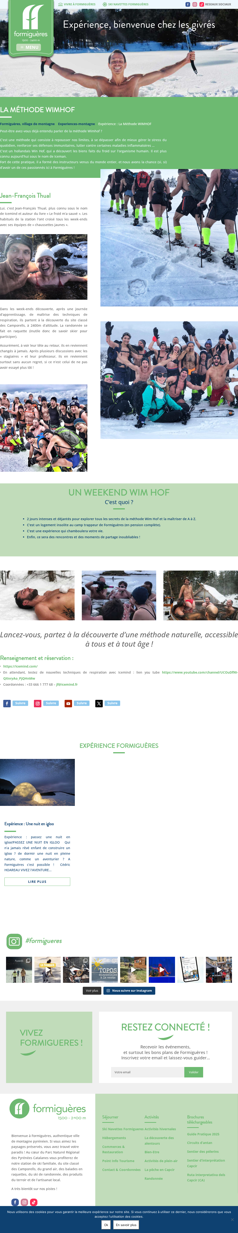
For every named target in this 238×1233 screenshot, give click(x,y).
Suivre (20, 703)
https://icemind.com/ (20, 666)
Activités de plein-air (161, 1161)
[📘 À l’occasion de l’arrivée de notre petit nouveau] (105, 970)
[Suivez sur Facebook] (7, 703)
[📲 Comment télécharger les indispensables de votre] (190, 970)
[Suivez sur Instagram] (37, 703)
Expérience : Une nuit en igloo (29, 824)
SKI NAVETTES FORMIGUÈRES (128, 4)
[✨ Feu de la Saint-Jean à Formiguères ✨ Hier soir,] (219, 970)
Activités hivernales (160, 1129)
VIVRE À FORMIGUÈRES (80, 4)
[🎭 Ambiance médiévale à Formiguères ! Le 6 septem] (76, 970)
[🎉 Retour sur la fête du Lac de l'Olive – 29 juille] (133, 970)
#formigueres (43, 940)
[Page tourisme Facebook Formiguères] (187, 4)
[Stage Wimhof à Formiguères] (43, 299)
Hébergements (114, 1138)
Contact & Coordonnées (121, 1169)
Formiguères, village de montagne (27, 124)
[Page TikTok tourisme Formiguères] (201, 4)
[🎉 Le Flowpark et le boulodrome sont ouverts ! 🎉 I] (47, 970)
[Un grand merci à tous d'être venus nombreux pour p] (162, 970)
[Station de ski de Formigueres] (48, 1118)
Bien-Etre (152, 1152)
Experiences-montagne (76, 124)
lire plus (37, 881)
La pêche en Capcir (160, 1169)
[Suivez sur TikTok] (33, 1202)
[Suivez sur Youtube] (68, 703)
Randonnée (154, 1178)
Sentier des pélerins (203, 1151)
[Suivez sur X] (99, 703)
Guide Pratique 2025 (203, 1134)
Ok (106, 1225)
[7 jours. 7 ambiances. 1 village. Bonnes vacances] (19, 970)
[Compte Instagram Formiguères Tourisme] (194, 4)
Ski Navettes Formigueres (123, 1129)
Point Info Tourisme (118, 1161)
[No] (232, 1219)
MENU (32, 47)
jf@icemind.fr (67, 684)
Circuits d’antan (199, 1142)
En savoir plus (126, 1225)
